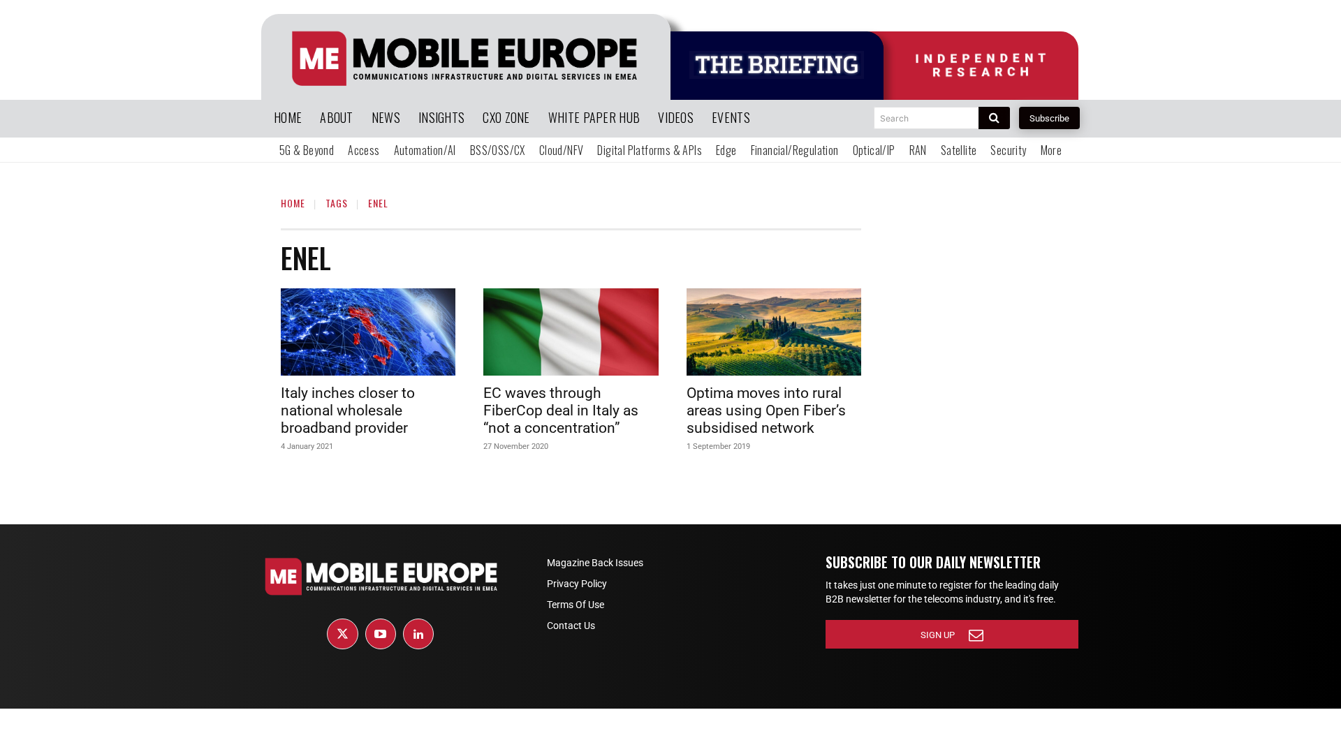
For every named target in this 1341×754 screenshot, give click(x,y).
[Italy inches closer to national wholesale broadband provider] (368, 332)
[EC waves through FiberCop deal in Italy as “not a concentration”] (570, 332)
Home (293, 202)
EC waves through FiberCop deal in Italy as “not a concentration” (560, 410)
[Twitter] (342, 634)
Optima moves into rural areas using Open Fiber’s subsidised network (766, 410)
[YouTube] (380, 634)
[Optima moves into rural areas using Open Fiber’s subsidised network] (774, 332)
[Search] (994, 118)
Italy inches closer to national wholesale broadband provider (348, 410)
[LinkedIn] (418, 634)
